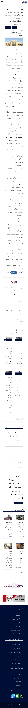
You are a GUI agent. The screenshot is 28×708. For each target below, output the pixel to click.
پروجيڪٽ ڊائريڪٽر (15, 652)
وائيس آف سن (17, 644)
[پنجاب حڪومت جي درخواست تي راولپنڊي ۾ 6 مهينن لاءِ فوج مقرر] (20, 517)
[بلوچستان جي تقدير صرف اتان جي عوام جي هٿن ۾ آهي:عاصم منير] (8, 517)
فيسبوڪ (18, 674)
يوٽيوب (17, 677)
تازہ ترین (8, 27)
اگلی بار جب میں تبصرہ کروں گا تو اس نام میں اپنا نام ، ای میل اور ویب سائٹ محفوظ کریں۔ (14, 486)
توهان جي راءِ (16, 663)
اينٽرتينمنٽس (16, 630)
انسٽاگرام (17, 685)
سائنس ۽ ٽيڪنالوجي (14, 633)
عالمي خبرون (17, 619)
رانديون (18, 626)
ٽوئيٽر (18, 681)
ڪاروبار (18, 622)
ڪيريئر (18, 655)
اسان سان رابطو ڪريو (14, 659)
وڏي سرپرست (17, 648)
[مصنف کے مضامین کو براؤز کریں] (14, 282)
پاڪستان (14, 27)
